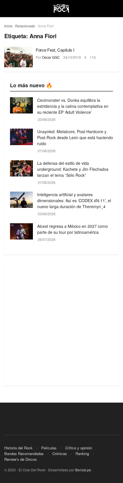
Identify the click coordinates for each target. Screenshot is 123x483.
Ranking (82, 453)
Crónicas (59, 453)
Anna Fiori (46, 25)
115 (93, 57)
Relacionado (25, 25)
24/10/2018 (72, 57)
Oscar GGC (51, 57)
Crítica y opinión (78, 447)
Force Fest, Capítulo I (55, 50)
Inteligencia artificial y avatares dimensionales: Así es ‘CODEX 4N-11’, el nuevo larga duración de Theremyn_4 (74, 200)
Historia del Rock (18, 447)
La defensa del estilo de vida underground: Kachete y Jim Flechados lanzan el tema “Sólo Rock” (72, 169)
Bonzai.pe (83, 469)
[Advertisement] (61, 324)
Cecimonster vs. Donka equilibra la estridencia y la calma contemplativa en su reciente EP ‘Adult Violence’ (72, 106)
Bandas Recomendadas (24, 453)
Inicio (8, 25)
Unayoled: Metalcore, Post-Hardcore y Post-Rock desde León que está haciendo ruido (75, 137)
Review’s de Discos (20, 459)
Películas (49, 447)
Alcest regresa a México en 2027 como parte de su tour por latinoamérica (72, 229)
